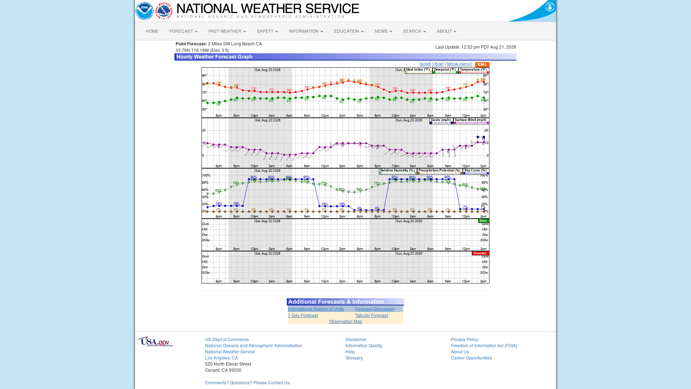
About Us (460, 351)
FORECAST (182, 31)
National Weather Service (230, 351)
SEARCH (413, 31)
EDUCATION (347, 31)
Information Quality (364, 345)
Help (350, 351)
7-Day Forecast (303, 315)
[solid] (425, 64)
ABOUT (445, 31)
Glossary (354, 357)
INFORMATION (304, 31)
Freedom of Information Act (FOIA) (484, 345)
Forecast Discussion (375, 308)
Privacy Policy (464, 339)
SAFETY (266, 31)
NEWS (382, 31)
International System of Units (316, 308)
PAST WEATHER (225, 31)
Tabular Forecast (371, 315)
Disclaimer (356, 339)
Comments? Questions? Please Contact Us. (248, 382)
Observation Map (345, 321)
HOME (152, 31)
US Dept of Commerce (227, 339)
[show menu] (459, 64)
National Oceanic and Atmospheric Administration (253, 345)
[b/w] (438, 64)
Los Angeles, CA (221, 357)
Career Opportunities (471, 357)
